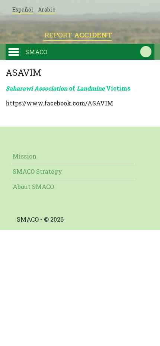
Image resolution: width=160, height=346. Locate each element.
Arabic (46, 9)
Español (22, 9)
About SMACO (33, 186)
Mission (24, 156)
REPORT (78, 34)
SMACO (36, 52)
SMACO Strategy (37, 171)
